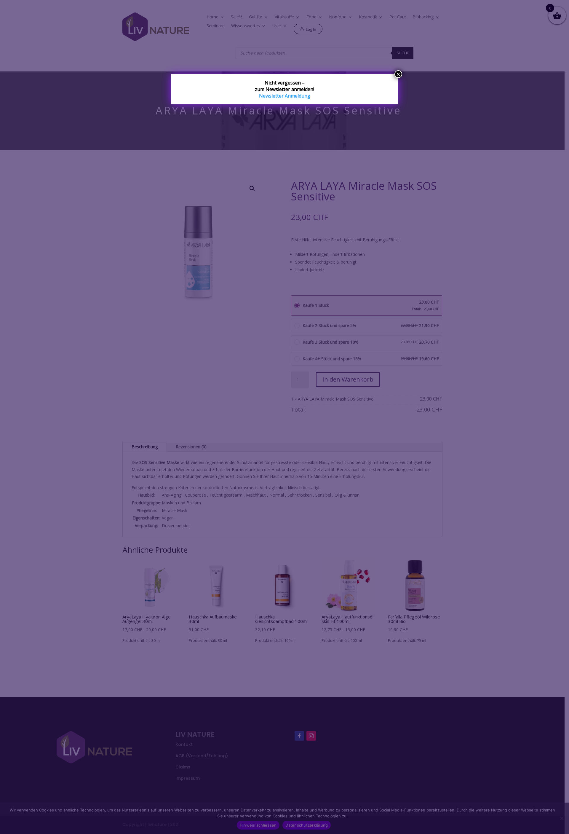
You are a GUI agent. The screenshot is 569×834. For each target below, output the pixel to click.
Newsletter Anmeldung (284, 96)
